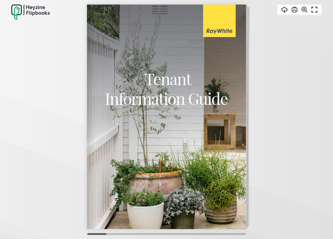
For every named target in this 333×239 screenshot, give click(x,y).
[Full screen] (314, 9)
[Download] (284, 9)
